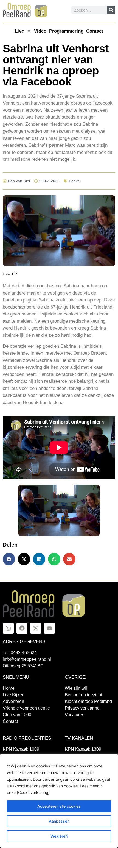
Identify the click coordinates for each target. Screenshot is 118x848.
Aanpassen (59, 821)
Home (9, 688)
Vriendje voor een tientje (26, 708)
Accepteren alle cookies (59, 806)
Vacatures (74, 714)
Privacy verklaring (82, 708)
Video (40, 31)
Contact (94, 31)
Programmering (66, 31)
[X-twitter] (35, 628)
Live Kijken (13, 694)
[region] (59, 801)
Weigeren (59, 836)
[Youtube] (49, 628)
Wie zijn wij (76, 688)
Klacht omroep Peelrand (88, 701)
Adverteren (13, 701)
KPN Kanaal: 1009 (21, 749)
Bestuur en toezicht (83, 694)
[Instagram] (8, 628)
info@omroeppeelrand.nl (27, 659)
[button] (9, 559)
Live (19, 31)
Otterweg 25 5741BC (23, 666)
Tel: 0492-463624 (20, 652)
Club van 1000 (17, 714)
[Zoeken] (111, 10)
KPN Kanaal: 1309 (83, 749)
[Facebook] (21, 628)
